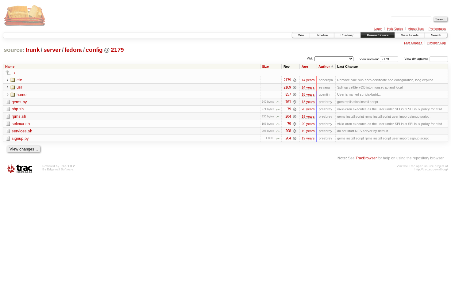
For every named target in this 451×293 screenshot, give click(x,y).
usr (19, 87)
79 (289, 109)
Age (305, 66)
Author (324, 66)
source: (14, 50)
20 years (308, 109)
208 (288, 131)
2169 (287, 87)
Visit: (310, 58)
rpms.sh (19, 116)
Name (9, 66)
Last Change (413, 42)
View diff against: (417, 58)
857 (288, 94)
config (94, 50)
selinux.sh (21, 123)
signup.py (20, 138)
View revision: (369, 58)
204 (288, 116)
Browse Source (377, 35)
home (21, 94)
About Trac (416, 28)
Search (436, 35)
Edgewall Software (60, 169)
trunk (32, 50)
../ (13, 72)
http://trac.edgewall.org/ (431, 169)
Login (378, 28)
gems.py (19, 102)
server (52, 50)
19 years (308, 116)
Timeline (322, 35)
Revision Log (436, 42)
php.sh (18, 109)
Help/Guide (395, 28)
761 (288, 102)
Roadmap (347, 35)
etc (19, 80)
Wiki (301, 35)
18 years (308, 94)
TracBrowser (366, 158)
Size (265, 66)
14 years (308, 80)
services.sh (22, 131)
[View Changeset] (294, 80)
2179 (117, 50)
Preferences (437, 28)
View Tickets (409, 35)
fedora (73, 50)
